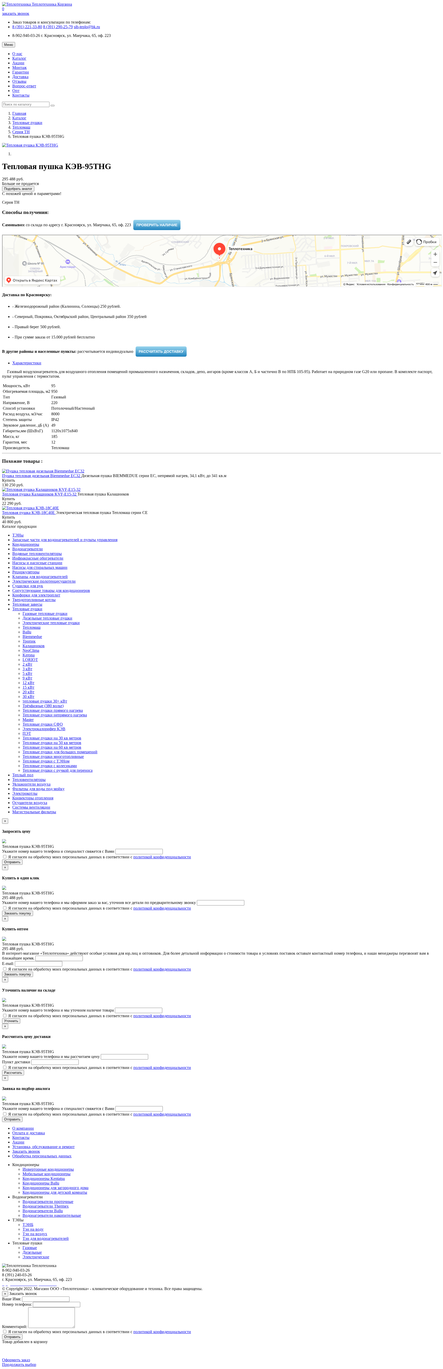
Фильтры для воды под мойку (38, 789)
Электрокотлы (24, 793)
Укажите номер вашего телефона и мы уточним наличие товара (58, 1010)
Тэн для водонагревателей (46, 1238)
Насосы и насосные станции (37, 563)
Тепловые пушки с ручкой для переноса (58, 770)
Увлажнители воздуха (31, 784)
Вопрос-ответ (24, 86)
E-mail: (8, 963)
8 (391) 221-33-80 (27, 27)
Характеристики (26, 363)
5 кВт (27, 673)
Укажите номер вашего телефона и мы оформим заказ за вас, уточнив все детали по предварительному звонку (99, 902)
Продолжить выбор (19, 1364)
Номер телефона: (17, 1304)
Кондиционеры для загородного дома (55, 1188)
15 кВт (28, 687)
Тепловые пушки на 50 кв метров (52, 742)
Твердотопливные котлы (34, 600)
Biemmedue (32, 636)
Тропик (29, 641)
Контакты (20, 95)
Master (28, 719)
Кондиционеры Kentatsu (44, 1178)
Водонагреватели (27, 549)
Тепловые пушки (27, 122)
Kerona (29, 655)
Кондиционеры (25, 544)
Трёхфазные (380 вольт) (43, 706)
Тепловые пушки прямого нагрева (53, 710)
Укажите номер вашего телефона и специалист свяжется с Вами (58, 851)
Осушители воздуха (29, 802)
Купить (8, 480)
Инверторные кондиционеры (48, 1169)
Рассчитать (13, 1073)
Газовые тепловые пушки (45, 613)
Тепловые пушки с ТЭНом (46, 761)
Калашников (34, 646)
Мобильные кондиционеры (47, 1174)
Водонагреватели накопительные (52, 1215)
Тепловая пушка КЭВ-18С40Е (29, 512)
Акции (18, 63)
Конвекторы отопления (32, 798)
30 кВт (28, 696)
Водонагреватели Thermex (46, 1206)
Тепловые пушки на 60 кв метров (52, 747)
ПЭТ (27, 733)
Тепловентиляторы (29, 779)
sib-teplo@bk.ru (87, 27)
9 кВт (27, 678)
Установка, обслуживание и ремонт (43, 1147)
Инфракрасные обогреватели (37, 558)
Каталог (19, 58)
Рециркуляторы (25, 572)
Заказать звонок (26, 1151)
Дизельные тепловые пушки (47, 618)
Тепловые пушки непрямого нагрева (55, 715)
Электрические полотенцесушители (44, 581)
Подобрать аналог (18, 189)
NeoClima (31, 650)
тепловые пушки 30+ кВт (45, 701)
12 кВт (28, 683)
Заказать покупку (17, 913)
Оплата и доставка (28, 1133)
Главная (19, 113)
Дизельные (32, 1252)
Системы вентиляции (31, 807)
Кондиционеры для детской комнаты (55, 1192)
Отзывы (19, 81)
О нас (17, 54)
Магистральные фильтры (34, 812)
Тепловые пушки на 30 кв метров (52, 738)
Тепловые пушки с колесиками (50, 766)
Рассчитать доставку (161, 351)
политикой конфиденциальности (162, 857)
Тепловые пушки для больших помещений (60, 752)
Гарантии (20, 72)
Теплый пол (22, 775)
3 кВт (27, 669)
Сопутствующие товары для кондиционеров (51, 590)
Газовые (30, 1248)
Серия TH (21, 132)
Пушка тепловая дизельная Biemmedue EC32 (41, 476)
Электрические (36, 1257)
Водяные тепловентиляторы (37, 553)
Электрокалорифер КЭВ (44, 729)
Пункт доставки (16, 1062)
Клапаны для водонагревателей (40, 576)
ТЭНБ (28, 1224)
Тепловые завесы (27, 604)
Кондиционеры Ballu (41, 1183)
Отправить (12, 862)
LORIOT (30, 659)
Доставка (20, 77)
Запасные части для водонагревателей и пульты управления (64, 540)
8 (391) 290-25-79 (58, 27)
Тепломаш (21, 127)
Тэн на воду (33, 1229)
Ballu (27, 632)
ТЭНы (18, 535)
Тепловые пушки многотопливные (53, 756)
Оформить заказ (16, 1360)
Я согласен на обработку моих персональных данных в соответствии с (99, 857)
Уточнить (11, 1021)
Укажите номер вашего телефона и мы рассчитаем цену (51, 1056)
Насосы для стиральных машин (39, 567)
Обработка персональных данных (42, 1156)
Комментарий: (14, 1326)
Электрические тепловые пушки (51, 623)
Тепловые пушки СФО (43, 724)
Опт (15, 90)
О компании (23, 1128)
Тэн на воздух (35, 1234)
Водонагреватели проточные (48, 1201)
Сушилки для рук (27, 586)
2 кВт (27, 664)
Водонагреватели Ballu (43, 1211)
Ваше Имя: (11, 1299)
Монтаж (19, 67)
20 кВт (28, 692)
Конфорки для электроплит (36, 595)
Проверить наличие (156, 225)
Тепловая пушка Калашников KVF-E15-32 (39, 494)
